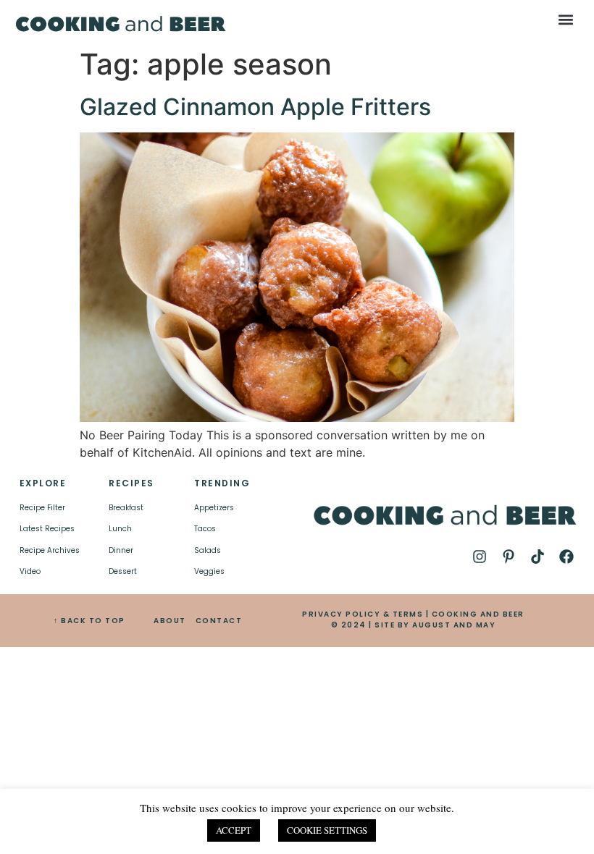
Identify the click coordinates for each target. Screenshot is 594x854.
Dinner (121, 550)
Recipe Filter (42, 507)
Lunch (120, 528)
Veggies (209, 571)
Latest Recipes (47, 528)
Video (30, 571)
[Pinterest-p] (508, 556)
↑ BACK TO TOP (89, 620)
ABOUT (170, 620)
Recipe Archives (50, 550)
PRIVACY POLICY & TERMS (362, 614)
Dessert (123, 571)
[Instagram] (479, 556)
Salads (207, 550)
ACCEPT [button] (233, 830)
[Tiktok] (537, 556)
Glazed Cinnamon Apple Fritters (255, 107)
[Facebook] (566, 556)
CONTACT (219, 620)
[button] (565, 19)
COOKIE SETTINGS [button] (327, 830)
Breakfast (126, 507)
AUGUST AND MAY (453, 625)
